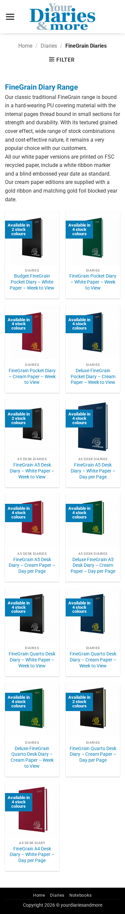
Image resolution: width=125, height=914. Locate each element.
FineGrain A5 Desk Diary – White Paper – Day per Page (93, 470)
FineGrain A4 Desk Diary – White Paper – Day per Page (32, 854)
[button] (10, 16)
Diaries (49, 46)
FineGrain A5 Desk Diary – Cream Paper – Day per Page (32, 565)
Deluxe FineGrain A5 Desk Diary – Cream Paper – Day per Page (93, 565)
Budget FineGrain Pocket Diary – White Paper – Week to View (32, 281)
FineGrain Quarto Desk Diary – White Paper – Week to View (32, 659)
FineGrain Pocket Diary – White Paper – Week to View (92, 281)
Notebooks (80, 895)
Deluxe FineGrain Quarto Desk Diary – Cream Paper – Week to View (32, 757)
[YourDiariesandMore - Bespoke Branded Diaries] (62, 16)
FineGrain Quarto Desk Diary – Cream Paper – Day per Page (93, 754)
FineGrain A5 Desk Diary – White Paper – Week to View (32, 470)
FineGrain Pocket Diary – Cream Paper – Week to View (32, 376)
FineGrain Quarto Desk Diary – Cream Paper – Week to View (93, 659)
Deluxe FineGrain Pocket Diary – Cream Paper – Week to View (93, 376)
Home (25, 46)
